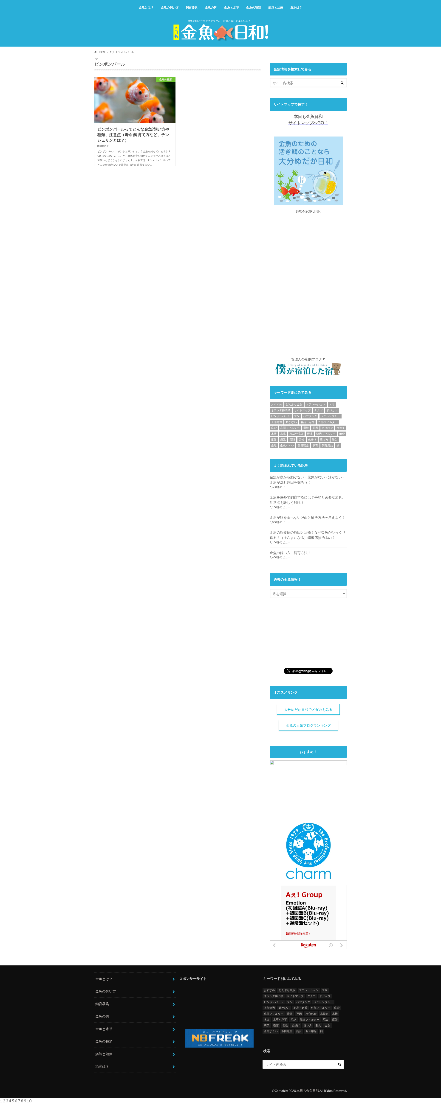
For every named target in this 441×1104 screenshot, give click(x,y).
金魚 (274, 445)
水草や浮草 (296, 433)
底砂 (274, 427)
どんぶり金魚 (294, 404)
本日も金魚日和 (308, 1091)
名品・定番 (307, 422)
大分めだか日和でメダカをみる (308, 709)
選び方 (324, 439)
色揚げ (312, 439)
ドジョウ (331, 410)
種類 (292, 439)
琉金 (342, 433)
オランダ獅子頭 (280, 410)
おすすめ (276, 404)
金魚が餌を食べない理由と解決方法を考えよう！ (307, 517)
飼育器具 (192, 7)
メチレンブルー (330, 416)
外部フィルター (327, 422)
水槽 (274, 433)
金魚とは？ (146, 7)
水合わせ (327, 427)
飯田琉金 (303, 445)
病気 (283, 439)
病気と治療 (275, 7)
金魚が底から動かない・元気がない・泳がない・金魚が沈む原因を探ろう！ (307, 479)
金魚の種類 (253, 7)
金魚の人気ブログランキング (308, 725)
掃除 (306, 427)
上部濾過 (276, 422)
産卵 (274, 439)
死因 (315, 427)
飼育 (315, 445)
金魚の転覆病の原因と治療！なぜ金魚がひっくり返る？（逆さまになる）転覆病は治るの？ (307, 535)
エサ (332, 404)
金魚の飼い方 (170, 7)
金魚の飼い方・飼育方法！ (290, 553)
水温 (283, 433)
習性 (301, 439)
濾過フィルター (326, 433)
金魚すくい (287, 445)
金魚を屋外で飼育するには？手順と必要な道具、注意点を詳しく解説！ (307, 500)
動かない (291, 422)
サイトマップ (302, 410)
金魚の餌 (211, 7)
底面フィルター (290, 427)
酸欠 (334, 439)
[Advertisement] (308, 283)
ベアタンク (310, 416)
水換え (340, 427)
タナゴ (318, 410)
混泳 (310, 433)
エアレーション (315, 404)
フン (297, 416)
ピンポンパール (280, 416)
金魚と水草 (231, 7)
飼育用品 (327, 445)
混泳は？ (296, 7)
